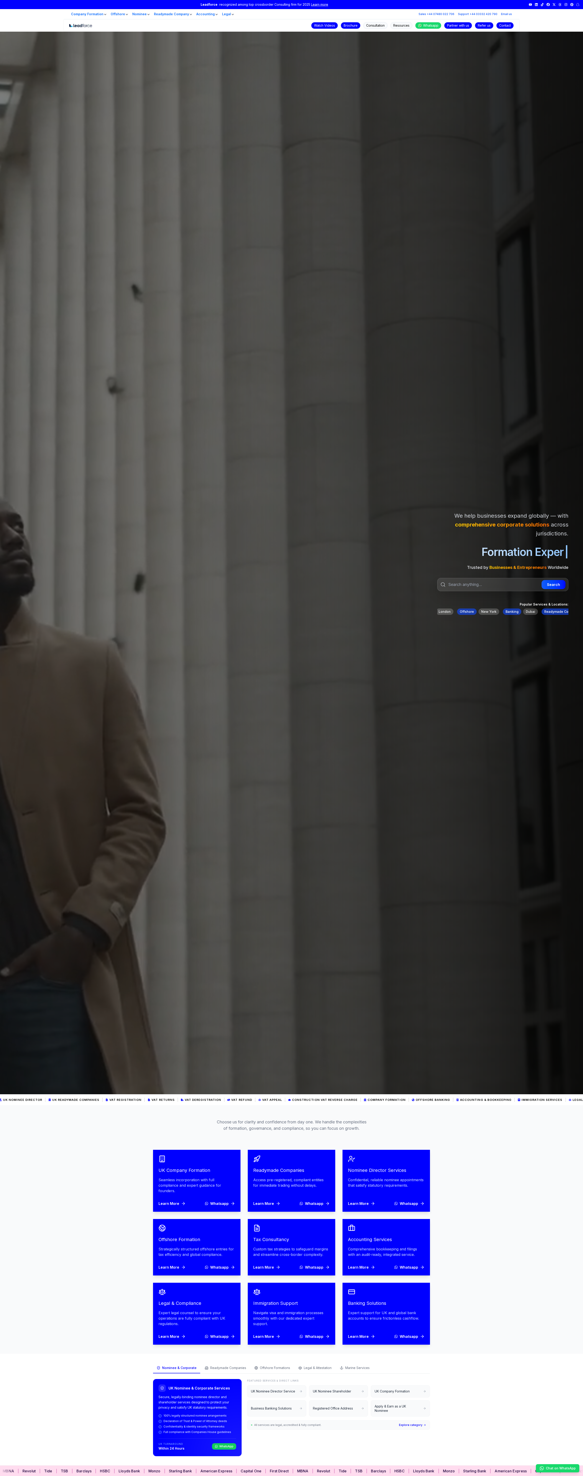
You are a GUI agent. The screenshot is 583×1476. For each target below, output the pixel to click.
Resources (401, 25)
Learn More (169, 1203)
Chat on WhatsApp (561, 1468)
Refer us (484, 25)
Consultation (375, 25)
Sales (436, 14)
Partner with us (458, 25)
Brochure (351, 25)
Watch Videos (324, 25)
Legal (226, 14)
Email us (506, 14)
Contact (505, 25)
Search (553, 584)
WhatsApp (226, 1446)
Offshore (118, 14)
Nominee (139, 14)
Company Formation (87, 14)
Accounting (205, 14)
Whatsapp (430, 25)
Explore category (410, 1425)
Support (477, 14)
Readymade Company (171, 14)
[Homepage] (80, 25)
